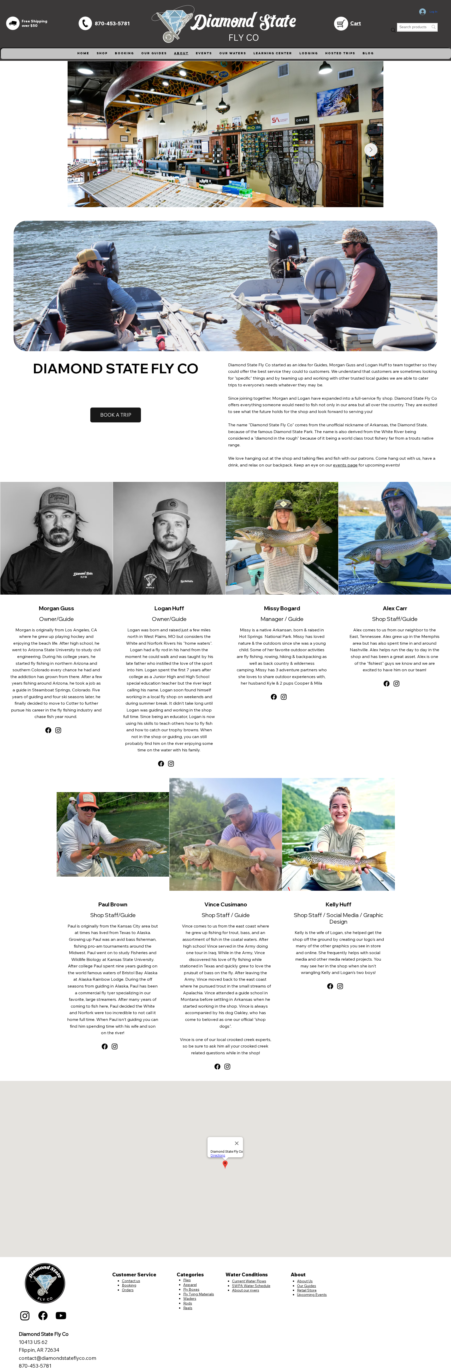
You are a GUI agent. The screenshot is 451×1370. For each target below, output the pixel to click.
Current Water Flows (249, 1281)
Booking (129, 1285)
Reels (187, 1308)
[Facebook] (48, 730)
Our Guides (306, 1285)
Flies (187, 1280)
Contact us (131, 1280)
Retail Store (307, 1290)
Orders (128, 1290)
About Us (305, 1281)
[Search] (393, 30)
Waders (189, 1298)
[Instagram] (58, 730)
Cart (355, 23)
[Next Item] (370, 149)
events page (345, 465)
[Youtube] (61, 1315)
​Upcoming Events (312, 1294)
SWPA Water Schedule (251, 1285)
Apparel (190, 1284)
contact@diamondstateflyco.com (57, 1358)
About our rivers (245, 1290)
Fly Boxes (191, 1289)
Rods (187, 1303)
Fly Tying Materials (198, 1294)
